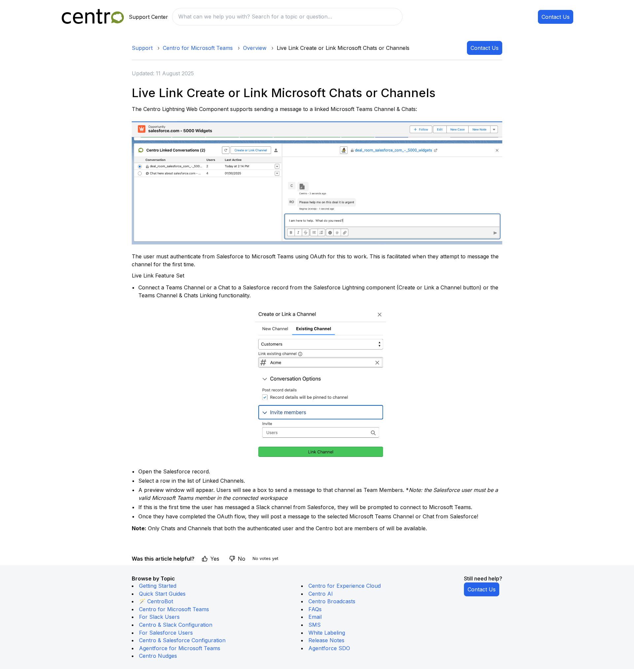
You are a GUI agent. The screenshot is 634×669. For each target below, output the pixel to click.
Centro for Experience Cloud (344, 585)
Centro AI (320, 593)
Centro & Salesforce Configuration (182, 640)
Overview (254, 48)
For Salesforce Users (166, 632)
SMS (314, 624)
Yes (214, 558)
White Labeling (326, 632)
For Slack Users (159, 616)
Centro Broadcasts (331, 601)
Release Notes (326, 640)
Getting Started (157, 585)
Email (315, 616)
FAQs (315, 609)
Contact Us (556, 17)
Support (142, 48)
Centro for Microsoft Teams (198, 48)
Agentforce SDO (329, 648)
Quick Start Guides (162, 593)
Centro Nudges (158, 655)
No (241, 558)
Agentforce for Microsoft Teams (179, 648)
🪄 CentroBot (156, 601)
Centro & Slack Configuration (175, 624)
